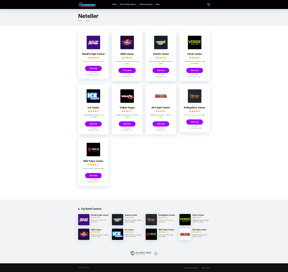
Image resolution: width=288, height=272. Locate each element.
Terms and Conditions (191, 268)
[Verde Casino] (194, 49)
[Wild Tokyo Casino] (93, 156)
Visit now (93, 68)
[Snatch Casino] (161, 49)
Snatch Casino (161, 54)
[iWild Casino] (127, 49)
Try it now (127, 70)
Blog (157, 4)
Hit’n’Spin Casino (161, 107)
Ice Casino (93, 107)
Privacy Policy (205, 268)
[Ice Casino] (93, 102)
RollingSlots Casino (194, 107)
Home (114, 4)
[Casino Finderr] (87, 4)
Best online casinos (128, 4)
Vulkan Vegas (127, 107)
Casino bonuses (146, 4)
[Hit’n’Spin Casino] (161, 102)
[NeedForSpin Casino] (93, 49)
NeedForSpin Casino (93, 54)
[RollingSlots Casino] (194, 102)
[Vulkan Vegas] (127, 102)
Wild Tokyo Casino (93, 161)
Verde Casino (194, 54)
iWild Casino (127, 54)
